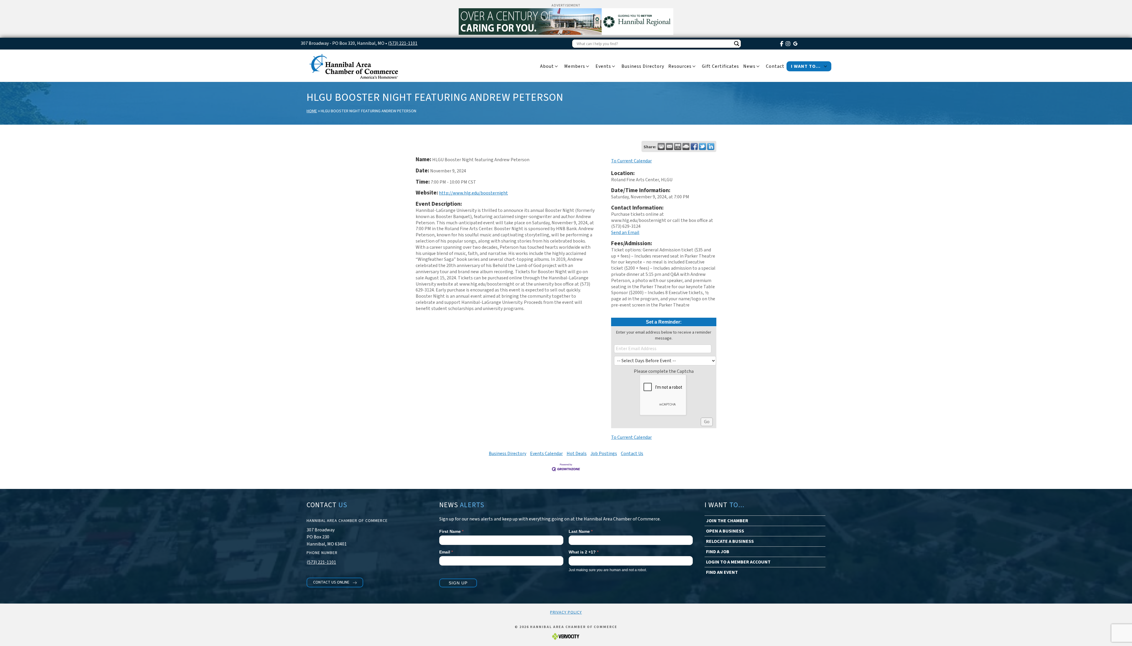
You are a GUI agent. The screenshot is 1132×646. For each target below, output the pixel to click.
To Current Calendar (631, 161)
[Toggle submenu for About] (556, 66)
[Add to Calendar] (677, 146)
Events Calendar (546, 453)
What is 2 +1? (583, 552)
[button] (335, 582)
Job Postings (603, 453)
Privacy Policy (566, 612)
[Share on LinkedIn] (710, 146)
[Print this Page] (661, 146)
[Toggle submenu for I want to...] (825, 66)
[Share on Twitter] (702, 146)
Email (446, 552)
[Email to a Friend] (669, 146)
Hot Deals (577, 453)
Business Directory (507, 453)
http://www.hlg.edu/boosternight (473, 193)
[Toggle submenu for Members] (587, 66)
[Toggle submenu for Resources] (693, 66)
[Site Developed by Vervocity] (566, 636)
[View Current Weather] (686, 146)
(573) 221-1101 (402, 43)
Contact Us (632, 453)
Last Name (581, 531)
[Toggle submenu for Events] (613, 66)
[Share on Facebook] (694, 146)
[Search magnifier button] (737, 43)
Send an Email (625, 232)
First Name (451, 531)
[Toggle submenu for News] (757, 66)
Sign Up (458, 583)
